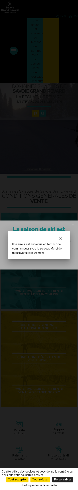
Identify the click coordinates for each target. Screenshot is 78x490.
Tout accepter (17, 479)
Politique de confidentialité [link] (39, 485)
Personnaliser (62, 479)
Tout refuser (40, 479)
